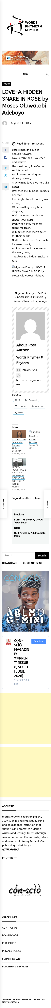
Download (38, 641)
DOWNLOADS (10, 935)
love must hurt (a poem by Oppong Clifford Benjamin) (19, 445)
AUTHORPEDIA (10, 849)
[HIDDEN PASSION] (36, 434)
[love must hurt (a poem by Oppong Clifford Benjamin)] (19, 434)
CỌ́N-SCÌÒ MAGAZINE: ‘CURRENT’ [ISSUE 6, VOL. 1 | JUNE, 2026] (21, 658)
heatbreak (28, 498)
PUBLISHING (9, 943)
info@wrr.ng (29, 370)
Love (38, 498)
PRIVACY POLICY (11, 951)
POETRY (7, 84)
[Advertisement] (25, 718)
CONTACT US (9, 927)
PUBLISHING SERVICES (15, 966)
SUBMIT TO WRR (11, 958)
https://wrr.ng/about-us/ (29, 382)
